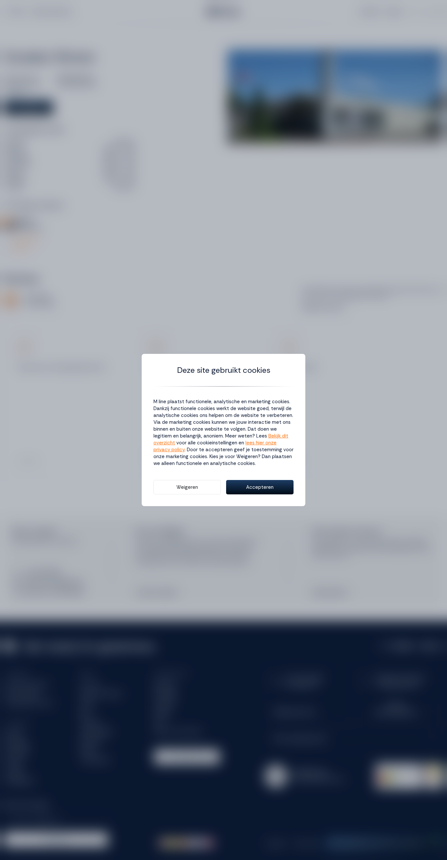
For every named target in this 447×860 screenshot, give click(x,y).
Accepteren (260, 487)
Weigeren (187, 487)
